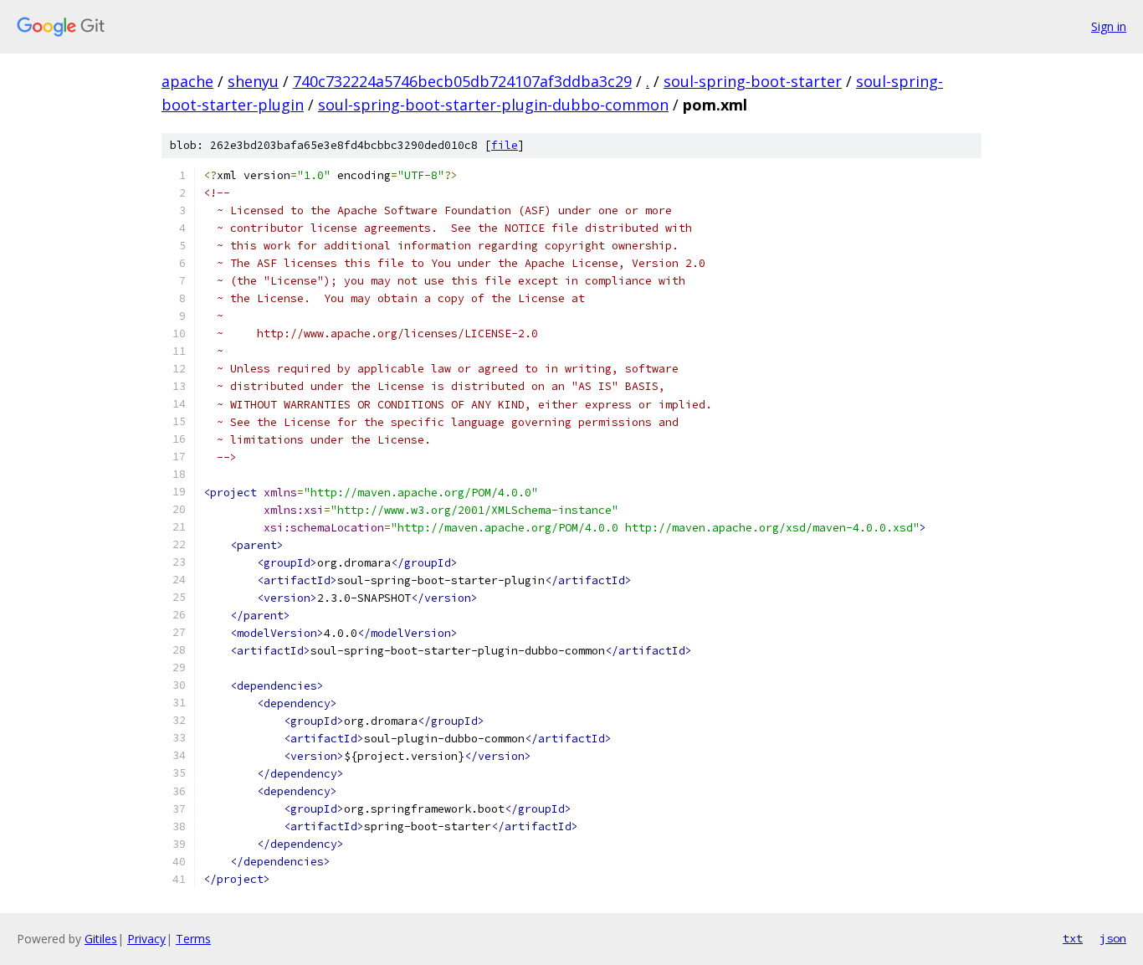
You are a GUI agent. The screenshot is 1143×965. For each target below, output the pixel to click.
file (504, 145)
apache (187, 81)
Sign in (1108, 26)
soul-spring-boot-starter (753, 81)
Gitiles (101, 939)
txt (1073, 938)
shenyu (253, 81)
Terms (193, 939)
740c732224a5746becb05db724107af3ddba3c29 (462, 81)
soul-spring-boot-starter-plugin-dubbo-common (493, 105)
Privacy (146, 939)
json (1112, 938)
